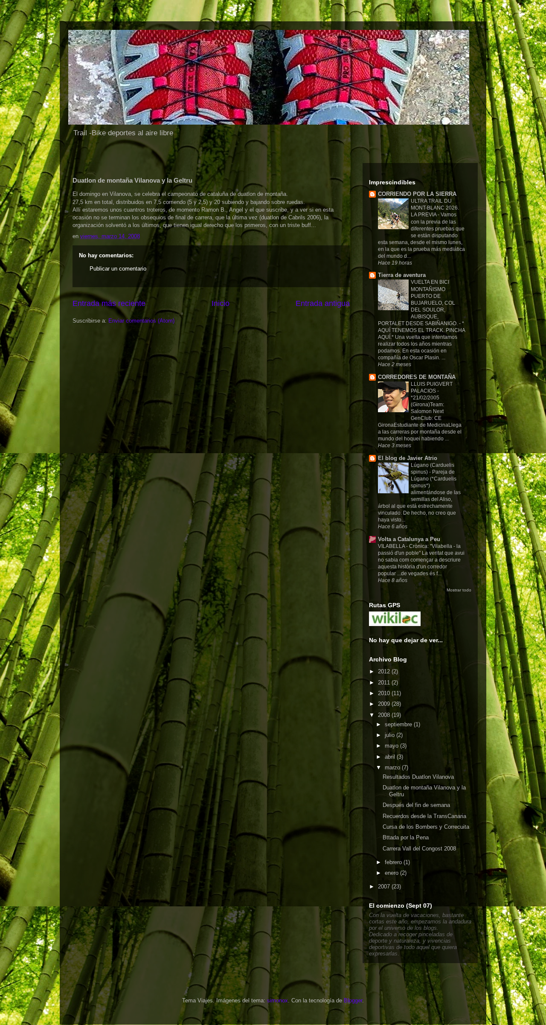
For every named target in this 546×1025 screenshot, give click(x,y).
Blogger (353, 1000)
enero (392, 873)
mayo (392, 746)
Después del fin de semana (416, 805)
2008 (385, 715)
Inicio (220, 303)
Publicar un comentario (118, 268)
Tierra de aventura (402, 275)
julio (390, 735)
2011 (385, 682)
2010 (385, 693)
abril (391, 757)
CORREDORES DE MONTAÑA (417, 377)
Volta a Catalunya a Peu (409, 539)
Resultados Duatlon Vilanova (418, 777)
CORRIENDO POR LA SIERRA (417, 194)
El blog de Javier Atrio (407, 458)
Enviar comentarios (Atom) (141, 320)
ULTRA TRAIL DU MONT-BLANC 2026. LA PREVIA (435, 208)
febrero (394, 862)
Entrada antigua (323, 303)
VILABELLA (392, 546)
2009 (385, 704)
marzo (393, 767)
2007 (385, 886)
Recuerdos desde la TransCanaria (424, 816)
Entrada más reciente (109, 303)
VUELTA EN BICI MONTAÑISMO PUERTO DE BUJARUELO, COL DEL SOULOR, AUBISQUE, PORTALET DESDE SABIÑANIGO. (418, 302)
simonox (277, 1000)
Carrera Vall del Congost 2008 (419, 848)
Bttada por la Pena (406, 837)
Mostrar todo (459, 590)
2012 (385, 671)
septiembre (399, 724)
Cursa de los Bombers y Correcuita (426, 827)
